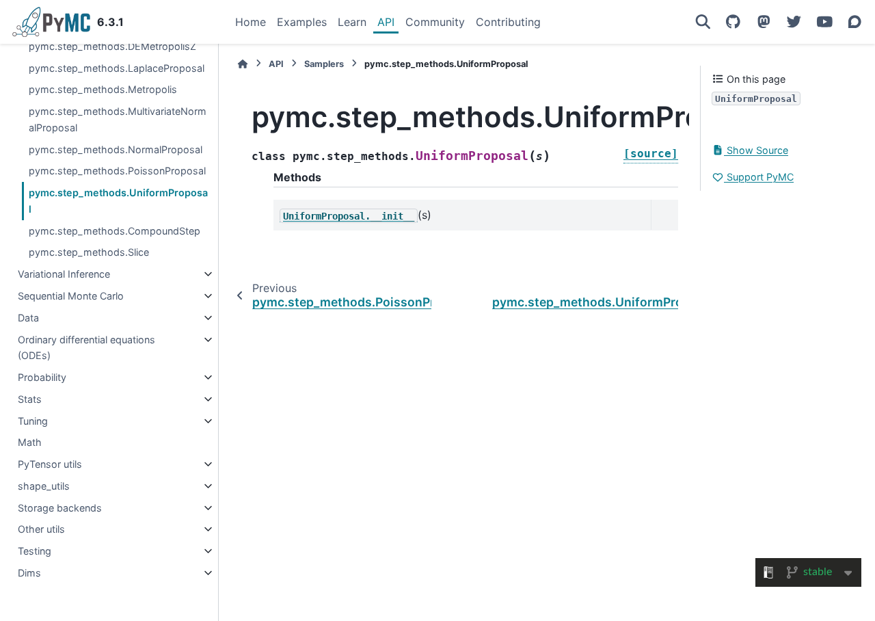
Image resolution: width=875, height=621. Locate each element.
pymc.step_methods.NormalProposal (115, 149)
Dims (29, 573)
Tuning (33, 421)
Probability (42, 377)
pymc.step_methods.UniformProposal (118, 201)
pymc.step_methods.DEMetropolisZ (112, 46)
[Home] (242, 64)
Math (30, 442)
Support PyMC (759, 177)
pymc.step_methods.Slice (89, 252)
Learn (352, 22)
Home (250, 22)
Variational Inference (64, 274)
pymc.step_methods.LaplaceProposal (116, 68)
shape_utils (44, 486)
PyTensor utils (50, 464)
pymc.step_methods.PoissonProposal (117, 170)
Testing (34, 551)
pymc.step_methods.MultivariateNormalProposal (117, 119)
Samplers (324, 64)
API (385, 22)
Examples (302, 22)
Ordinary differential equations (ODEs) (86, 348)
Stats (30, 399)
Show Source (756, 150)
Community (435, 22)
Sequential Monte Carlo (71, 296)
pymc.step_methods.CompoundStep (114, 231)
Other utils (41, 529)
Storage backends (60, 508)
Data (28, 317)
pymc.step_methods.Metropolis (103, 89)
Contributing (508, 22)
